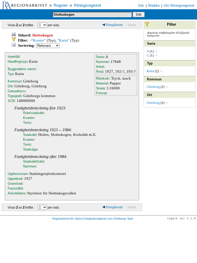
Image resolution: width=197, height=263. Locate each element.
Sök (141, 5)
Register (61, 5)
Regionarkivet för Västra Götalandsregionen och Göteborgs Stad (92, 218)
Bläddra (154, 5)
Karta (150, 71)
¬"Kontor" (37, 40)
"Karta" (63, 40)
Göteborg (153, 87)
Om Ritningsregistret (179, 5)
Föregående (115, 25)
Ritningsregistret (87, 5)
